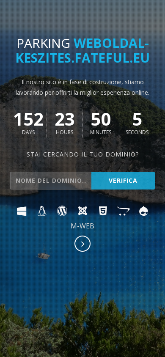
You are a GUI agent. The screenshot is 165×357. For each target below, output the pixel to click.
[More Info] (83, 244)
